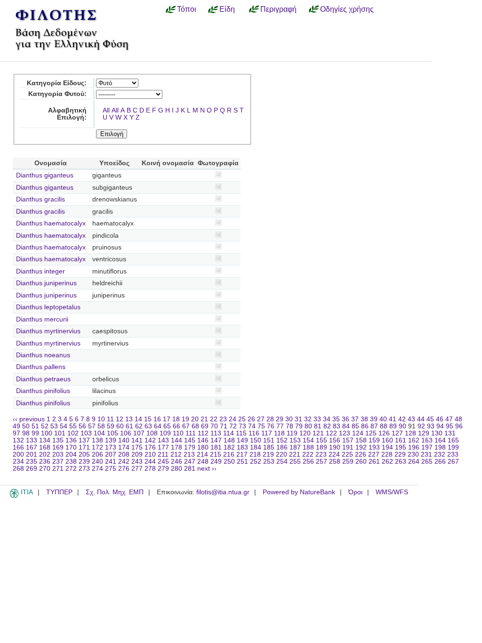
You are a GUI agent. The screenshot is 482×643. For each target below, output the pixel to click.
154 (308, 440)
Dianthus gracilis (40, 199)
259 (347, 461)
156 (334, 440)
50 (26, 426)
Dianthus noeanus (43, 355)
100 (46, 433)
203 (58, 454)
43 (411, 419)
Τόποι (186, 9)
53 (54, 426)
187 (295, 447)
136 (71, 440)
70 (214, 426)
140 (123, 440)
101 (59, 433)
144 (176, 440)
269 (31, 468)
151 (268, 440)
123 (344, 433)
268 (18, 468)
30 (289, 419)
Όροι (355, 492)
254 (282, 461)
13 (129, 419)
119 (292, 433)
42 (402, 419)
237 (58, 461)
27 (261, 419)
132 (18, 440)
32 (308, 419)
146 (203, 440)
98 (26, 433)
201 (31, 454)
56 (82, 426)
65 (167, 426)
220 (281, 454)
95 (449, 426)
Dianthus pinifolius (43, 390)
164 (440, 440)
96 (459, 426)
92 (421, 426)
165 (453, 440)
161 (400, 440)
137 (84, 440)
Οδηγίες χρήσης (347, 9)
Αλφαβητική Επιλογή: (67, 114)
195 (400, 447)
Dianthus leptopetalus (48, 307)
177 (163, 447)
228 (387, 454)
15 (148, 419)
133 (31, 440)
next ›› (207, 468)
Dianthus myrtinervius (48, 331)
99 (35, 433)
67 (186, 426)
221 (294, 454)
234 (18, 461)
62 (139, 426)
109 (165, 433)
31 (298, 419)
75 (261, 426)
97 (16, 433)
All (106, 110)
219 (268, 454)
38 (364, 419)
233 (452, 454)
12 (119, 419)
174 (123, 447)
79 (299, 426)
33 (317, 419)
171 (84, 447)
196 (413, 447)
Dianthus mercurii (42, 319)
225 (347, 454)
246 (176, 461)
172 (97, 447)
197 (427, 447)
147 (216, 440)
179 (189, 447)
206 (97, 454)
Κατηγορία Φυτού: (57, 93)
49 (16, 426)
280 (176, 468)
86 (365, 426)
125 (371, 433)
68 (195, 426)
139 (110, 440)
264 (413, 461)
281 (189, 468)
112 (203, 433)
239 (84, 461)
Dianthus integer (40, 271)
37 (355, 419)
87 (374, 426)
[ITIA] (14, 496)
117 (266, 433)
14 (138, 419)
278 (150, 468)
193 (374, 447)
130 (436, 433)
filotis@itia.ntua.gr (222, 492)
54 (63, 426)
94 (440, 426)
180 (203, 447)
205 (84, 454)
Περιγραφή (278, 9)
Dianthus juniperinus (46, 283)
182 (229, 447)
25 (242, 419)
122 (331, 433)
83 (336, 426)
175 (137, 447)
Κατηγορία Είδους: (57, 83)
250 (229, 461)
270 (44, 468)
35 (336, 419)
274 (97, 468)
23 (223, 419)
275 (110, 468)
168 (44, 447)
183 (242, 447)
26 (251, 419)
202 (44, 454)
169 (58, 447)
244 (150, 461)
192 (361, 447)
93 (430, 426)
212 (176, 454)
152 (282, 440)
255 (295, 461)
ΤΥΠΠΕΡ (59, 492)
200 (18, 454)
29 (279, 419)
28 (270, 419)
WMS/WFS (392, 492)
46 (439, 419)
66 (176, 426)
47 (449, 419)
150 (255, 440)
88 (383, 426)
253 (268, 461)
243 (137, 461)
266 (440, 461)
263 (400, 461)
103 (86, 433)
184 (255, 447)
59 (110, 426)
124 (357, 433)
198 (440, 447)
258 (334, 461)
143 (163, 440)
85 (355, 426)
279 (163, 468)
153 (295, 440)
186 (282, 447)
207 (110, 454)
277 (137, 468)
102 (73, 433)
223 (321, 454)
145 (189, 440)
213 (189, 454)
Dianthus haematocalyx (51, 223)
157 (347, 440)
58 (101, 426)
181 (216, 447)
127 (397, 433)
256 (308, 461)
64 (157, 426)
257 (321, 461)
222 (307, 454)
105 (112, 433)
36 (345, 419)
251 (242, 461)
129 (423, 433)
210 (150, 454)
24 (232, 419)
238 (71, 461)
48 (458, 419)
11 (110, 419)
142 (150, 440)
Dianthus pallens (40, 366)
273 (84, 468)
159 (374, 440)
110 (178, 433)
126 (384, 433)
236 (44, 461)
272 (71, 468)
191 (347, 447)
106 (125, 433)
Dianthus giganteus (44, 175)
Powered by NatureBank (299, 492)
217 (242, 454)
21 (204, 419)
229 (400, 454)
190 (334, 447)
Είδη (227, 9)
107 (139, 433)
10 (101, 419)
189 (321, 447)
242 (123, 461)
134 (44, 440)
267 (453, 461)
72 (233, 426)
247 (189, 461)
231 (426, 454)
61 (129, 426)
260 (361, 461)
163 (427, 440)
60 (120, 426)
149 (242, 440)
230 (413, 454)
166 (18, 447)
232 (439, 454)
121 (318, 433)
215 (215, 454)
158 (361, 440)
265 (427, 461)
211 (163, 454)
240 (97, 461)
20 (195, 419)
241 (110, 461)
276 (123, 468)
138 (97, 440)
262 (387, 461)
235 (31, 461)
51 (35, 426)
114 (228, 433)
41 (392, 419)
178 (176, 447)
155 (321, 440)
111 (190, 433)
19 (185, 419)
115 (241, 433)
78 (289, 426)
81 (317, 426)
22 (213, 419)
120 (305, 433)
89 (393, 426)
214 (202, 454)
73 (242, 426)
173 (110, 447)
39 (374, 419)
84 (346, 426)
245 (163, 461)
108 (152, 433)
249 (216, 461)
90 (402, 426)
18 (176, 419)
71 (223, 426)
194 (387, 447)
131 (450, 433)
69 (205, 426)
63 (148, 426)
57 (92, 426)
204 (71, 454)
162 (413, 440)
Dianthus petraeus (43, 379)
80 (308, 426)
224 (334, 454)
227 (373, 454)
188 (308, 447)
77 (280, 426)
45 (430, 419)
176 (150, 447)
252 (255, 461)
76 (270, 426)
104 (99, 433)
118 (279, 433)
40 (383, 419)
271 (58, 468)
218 (255, 454)
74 (252, 426)
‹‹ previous (29, 419)
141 (137, 440)
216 (228, 454)
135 (58, 440)
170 (71, 447)
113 (215, 433)
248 (203, 461)
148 (229, 440)
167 (31, 447)
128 (410, 433)
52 (44, 426)
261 (374, 461)
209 (137, 454)
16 (157, 419)
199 (453, 447)
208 (123, 454)
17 (166, 419)
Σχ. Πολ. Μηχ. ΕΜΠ (115, 492)
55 (73, 426)
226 (360, 454)
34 (326, 419)
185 (268, 447)
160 (387, 440)
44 (421, 419)
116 (254, 433)
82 (327, 426)
